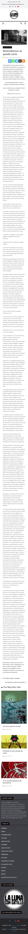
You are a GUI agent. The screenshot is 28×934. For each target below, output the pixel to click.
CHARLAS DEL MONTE (7, 47)
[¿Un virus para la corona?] (14, 692)
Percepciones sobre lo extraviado (15, 682)
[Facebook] (9, 61)
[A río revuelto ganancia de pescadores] (14, 763)
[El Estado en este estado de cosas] (14, 736)
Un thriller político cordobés (11, 678)
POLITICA (3, 867)
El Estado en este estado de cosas (13, 752)
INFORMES (4, 828)
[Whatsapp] (13, 61)
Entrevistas (4, 857)
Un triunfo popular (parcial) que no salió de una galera (15, 5)
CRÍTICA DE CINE (5, 841)
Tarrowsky (4, 838)
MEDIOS (3, 874)
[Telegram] (16, 61)
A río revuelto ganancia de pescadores (12, 782)
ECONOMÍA (4, 844)
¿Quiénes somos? (5, 848)
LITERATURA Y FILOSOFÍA (7, 861)
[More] (23, 61)
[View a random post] (25, 23)
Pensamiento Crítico (6, 864)
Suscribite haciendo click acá (8, 877)
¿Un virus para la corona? (12, 726)
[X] (20, 61)
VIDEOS (3, 831)
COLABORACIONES (6, 834)
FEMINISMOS (4, 854)
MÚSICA (3, 870)
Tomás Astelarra (17, 57)
